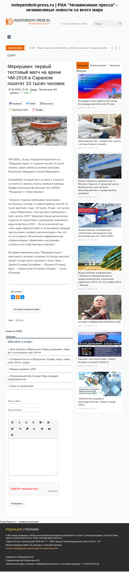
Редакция (14, 529)
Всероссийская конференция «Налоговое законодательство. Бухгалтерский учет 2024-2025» (96, 233)
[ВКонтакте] (13, 297)
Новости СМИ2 (14, 331)
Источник (16, 291)
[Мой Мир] (22, 297)
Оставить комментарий (26, 309)
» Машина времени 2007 (22, 369)
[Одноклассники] (18, 297)
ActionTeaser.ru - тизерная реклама (19, 521)
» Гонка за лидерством (20, 386)
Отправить (17, 503)
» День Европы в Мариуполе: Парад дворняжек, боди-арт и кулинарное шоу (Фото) (39, 350)
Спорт (33, 89)
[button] (12, 422)
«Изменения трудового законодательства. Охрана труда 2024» (96, 401)
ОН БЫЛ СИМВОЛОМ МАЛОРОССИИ (99, 322)
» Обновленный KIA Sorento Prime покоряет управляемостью (33, 377)
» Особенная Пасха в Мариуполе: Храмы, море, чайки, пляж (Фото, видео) (39, 360)
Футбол (19, 320)
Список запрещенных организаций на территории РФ (31, 548)
